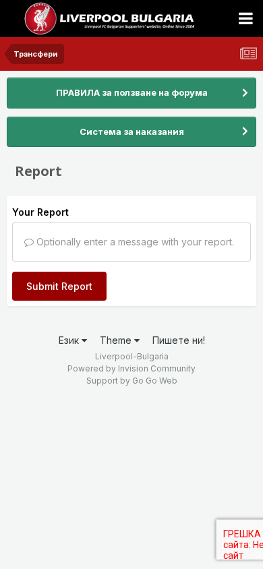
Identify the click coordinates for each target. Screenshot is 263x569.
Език (70, 340)
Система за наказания (132, 131)
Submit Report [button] (59, 286)
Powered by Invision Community (131, 368)
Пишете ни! (178, 340)
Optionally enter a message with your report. (134, 241)
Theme (117, 340)
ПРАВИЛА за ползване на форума (132, 92)
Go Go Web (154, 381)
